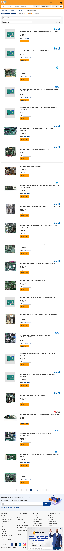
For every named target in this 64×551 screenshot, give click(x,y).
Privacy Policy (16, 549)
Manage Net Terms (37, 523)
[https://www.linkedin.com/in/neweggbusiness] (20, 544)
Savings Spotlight (52, 521)
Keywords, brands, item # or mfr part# (17, 6)
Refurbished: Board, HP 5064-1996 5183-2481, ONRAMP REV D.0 (38, 70)
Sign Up (46, 504)
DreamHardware (27, 38)
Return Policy (20, 519)
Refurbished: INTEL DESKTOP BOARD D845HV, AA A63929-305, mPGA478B (38, 375)
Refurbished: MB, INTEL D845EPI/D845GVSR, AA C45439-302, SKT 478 (39, 31)
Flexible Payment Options (54, 517)
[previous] (18, 490)
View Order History (37, 519)
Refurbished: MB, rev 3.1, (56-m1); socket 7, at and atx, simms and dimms (38, 315)
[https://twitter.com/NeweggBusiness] (16, 544)
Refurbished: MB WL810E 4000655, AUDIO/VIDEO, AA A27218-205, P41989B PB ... (38, 226)
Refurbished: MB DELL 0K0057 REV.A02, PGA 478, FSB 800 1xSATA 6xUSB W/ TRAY (39, 90)
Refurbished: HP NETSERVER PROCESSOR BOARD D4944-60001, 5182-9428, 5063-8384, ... (40, 186)
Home (2, 10)
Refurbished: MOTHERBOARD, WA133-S (31, 166)
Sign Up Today (56, 548)
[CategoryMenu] (51, 2)
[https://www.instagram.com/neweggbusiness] (24, 544)
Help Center (20, 517)
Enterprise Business (5, 537)
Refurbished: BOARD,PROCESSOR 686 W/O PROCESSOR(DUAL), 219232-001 (38, 354)
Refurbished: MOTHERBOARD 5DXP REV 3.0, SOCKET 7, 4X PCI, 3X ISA (40, 206)
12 (37, 490)
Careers (3, 523)
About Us (3, 515)
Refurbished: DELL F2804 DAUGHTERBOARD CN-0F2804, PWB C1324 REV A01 (39, 455)
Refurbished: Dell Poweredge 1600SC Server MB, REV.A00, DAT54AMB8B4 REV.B (36, 336)
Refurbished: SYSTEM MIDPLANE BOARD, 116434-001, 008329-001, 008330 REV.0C (39, 108)
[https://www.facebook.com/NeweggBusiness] (12, 544)
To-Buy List (51, 519)
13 (40, 490)
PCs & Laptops (10, 10)
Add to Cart (24, 41)
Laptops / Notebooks (21, 10)
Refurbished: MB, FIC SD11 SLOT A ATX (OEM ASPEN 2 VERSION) (38, 297)
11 (34, 490)
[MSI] (57, 412)
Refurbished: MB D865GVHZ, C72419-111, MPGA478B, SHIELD (37, 263)
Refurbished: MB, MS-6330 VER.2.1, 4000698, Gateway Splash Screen (39, 414)
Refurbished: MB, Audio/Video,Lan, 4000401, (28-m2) (35, 51)
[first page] (16, 490)
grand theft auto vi (46, 6)
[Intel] (57, 29)
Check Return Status (37, 525)
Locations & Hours (5, 521)
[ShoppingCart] (61, 2)
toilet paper (55, 6)
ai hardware (37, 6)
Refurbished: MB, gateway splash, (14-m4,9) (32, 280)
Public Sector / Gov (5, 533)
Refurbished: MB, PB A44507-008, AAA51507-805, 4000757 (36, 149)
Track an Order (36, 517)
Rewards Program (52, 523)
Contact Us (19, 515)
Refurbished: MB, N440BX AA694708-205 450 (32, 395)
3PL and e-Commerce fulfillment (22, 533)
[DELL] (57, 87)
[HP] (57, 67)
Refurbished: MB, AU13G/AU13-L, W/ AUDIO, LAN (34, 244)
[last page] (48, 490)
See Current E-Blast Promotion (10, 507)
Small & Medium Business (7, 535)
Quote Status (36, 521)
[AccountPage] (56, 2)
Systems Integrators (6, 539)
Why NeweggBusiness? (6, 517)
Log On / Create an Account (39, 515)
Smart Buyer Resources (6, 519)
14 (43, 490)
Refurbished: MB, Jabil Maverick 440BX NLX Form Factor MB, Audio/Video (37, 129)
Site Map (50, 525)
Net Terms (50, 515)
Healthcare (3, 531)
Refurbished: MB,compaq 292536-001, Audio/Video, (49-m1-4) (37, 473)
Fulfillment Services (21, 527)
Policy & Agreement (5, 549)
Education (3, 529)
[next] (46, 490)
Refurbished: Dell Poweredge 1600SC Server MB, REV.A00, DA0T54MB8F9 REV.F (36, 434)
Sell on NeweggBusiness (22, 525)
